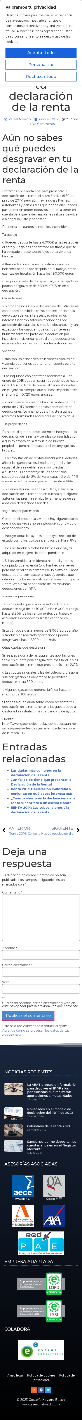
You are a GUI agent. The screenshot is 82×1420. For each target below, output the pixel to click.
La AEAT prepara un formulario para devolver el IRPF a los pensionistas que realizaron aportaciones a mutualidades (51, 1090)
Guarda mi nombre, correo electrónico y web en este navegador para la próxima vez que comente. (40, 1004)
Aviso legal (15, 1375)
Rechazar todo (41, 76)
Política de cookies (41, 1375)
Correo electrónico (17, 965)
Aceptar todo (41, 52)
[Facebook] (41, 1390)
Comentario (12, 892)
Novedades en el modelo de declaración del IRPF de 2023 (50, 1111)
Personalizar (41, 64)
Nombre (9, 948)
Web (5, 982)
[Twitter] (48, 1390)
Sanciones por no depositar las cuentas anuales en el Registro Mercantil (51, 1145)
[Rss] (34, 1390)
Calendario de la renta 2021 (48, 1126)
